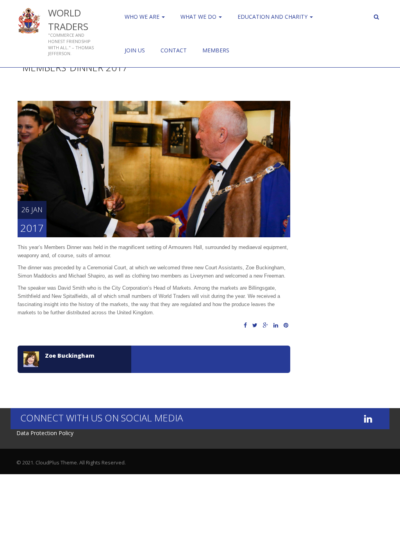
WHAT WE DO (199, 16)
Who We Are (143, 16)
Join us (135, 50)
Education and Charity (273, 16)
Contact (174, 50)
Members (215, 50)
